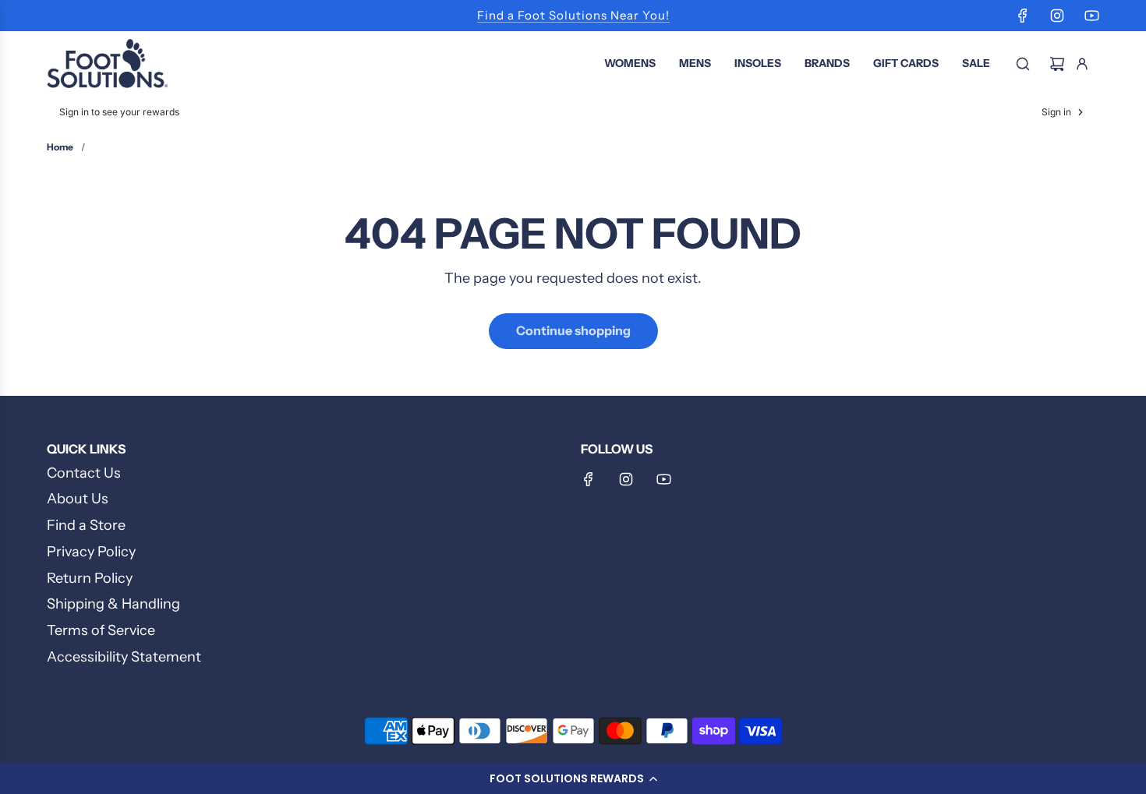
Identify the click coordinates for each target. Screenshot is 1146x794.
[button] (573, 778)
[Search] (1023, 64)
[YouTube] (1091, 15)
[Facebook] (1023, 15)
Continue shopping (573, 330)
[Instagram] (1057, 15)
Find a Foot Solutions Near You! (573, 15)
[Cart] (1057, 64)
